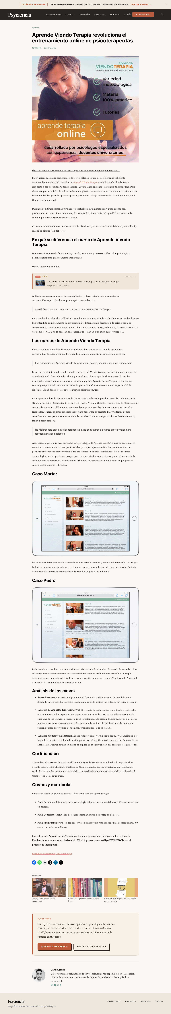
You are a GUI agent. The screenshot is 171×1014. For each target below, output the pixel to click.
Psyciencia (19, 14)
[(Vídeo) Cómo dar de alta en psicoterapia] (49, 887)
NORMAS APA (100, 14)
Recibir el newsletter (91, 946)
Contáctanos (113, 1001)
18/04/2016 (36, 48)
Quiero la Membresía (54, 946)
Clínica (69, 14)
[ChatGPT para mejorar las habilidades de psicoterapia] (121, 887)
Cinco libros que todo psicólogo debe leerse (83, 900)
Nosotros (146, 1001)
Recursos (114, 14)
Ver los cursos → (141, 4)
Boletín (127, 14)
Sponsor (35, 27)
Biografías (85, 14)
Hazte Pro (144, 14)
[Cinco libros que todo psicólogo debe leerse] (85, 887)
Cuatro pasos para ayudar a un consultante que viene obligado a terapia (83, 281)
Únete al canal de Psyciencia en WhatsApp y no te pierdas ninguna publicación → (76, 170)
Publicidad (130, 1001)
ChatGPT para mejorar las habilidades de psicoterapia (120, 900)
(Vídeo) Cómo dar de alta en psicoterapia (43, 900)
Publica (159, 1001)
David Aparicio (50, 48)
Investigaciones (53, 14)
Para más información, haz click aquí (52, 853)
